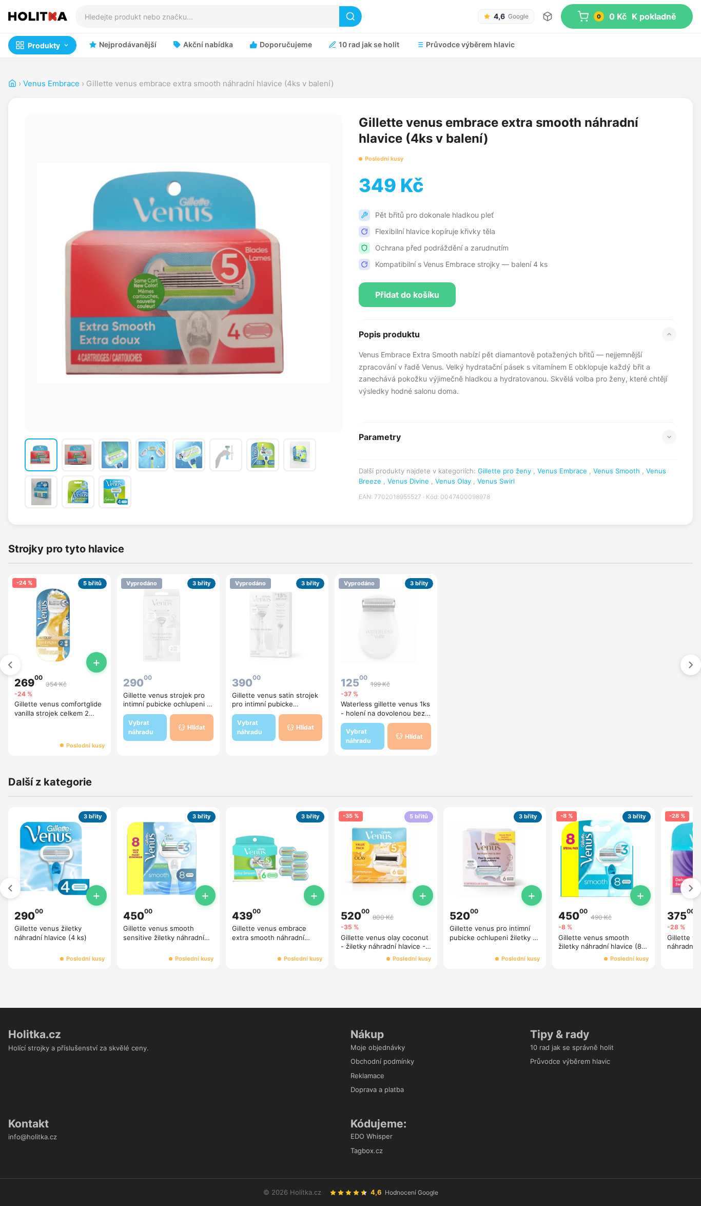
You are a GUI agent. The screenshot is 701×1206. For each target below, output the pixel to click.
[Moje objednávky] (547, 16)
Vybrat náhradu (140, 727)
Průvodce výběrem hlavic (470, 44)
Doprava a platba (377, 1089)
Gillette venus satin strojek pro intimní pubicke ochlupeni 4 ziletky (275, 704)
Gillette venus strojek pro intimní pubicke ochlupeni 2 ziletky (167, 704)
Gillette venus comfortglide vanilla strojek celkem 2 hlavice (58, 713)
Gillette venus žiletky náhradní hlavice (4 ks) (50, 933)
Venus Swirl (496, 481)
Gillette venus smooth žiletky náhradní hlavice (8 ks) (599, 946)
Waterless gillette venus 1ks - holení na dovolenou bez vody (385, 713)
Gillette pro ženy (504, 471)
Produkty (44, 45)
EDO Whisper (371, 1136)
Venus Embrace (51, 83)
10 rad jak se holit (369, 44)
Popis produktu (389, 334)
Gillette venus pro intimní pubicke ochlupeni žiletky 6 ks (493, 937)
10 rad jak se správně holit (572, 1047)
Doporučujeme (286, 44)
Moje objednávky (377, 1047)
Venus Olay (453, 481)
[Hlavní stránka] (12, 83)
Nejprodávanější (128, 44)
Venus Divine (408, 481)
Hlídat (196, 727)
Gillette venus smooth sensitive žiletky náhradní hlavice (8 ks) (163, 937)
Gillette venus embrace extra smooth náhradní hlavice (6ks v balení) (269, 937)
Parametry (380, 437)
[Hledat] (350, 16)
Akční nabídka (208, 44)
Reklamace (367, 1075)
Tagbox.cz (366, 1150)
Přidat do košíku (407, 295)
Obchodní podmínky (382, 1061)
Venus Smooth (616, 471)
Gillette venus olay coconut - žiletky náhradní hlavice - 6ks (385, 946)
